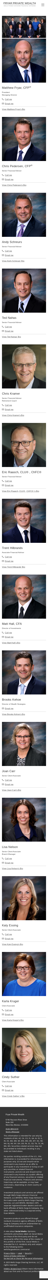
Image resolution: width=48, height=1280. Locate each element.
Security (28, 1253)
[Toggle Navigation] (42, 5)
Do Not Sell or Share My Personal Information (23, 1258)
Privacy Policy (9, 1253)
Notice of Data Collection (14, 1256)
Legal (20, 1253)
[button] (13, 109)
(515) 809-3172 (12, 1129)
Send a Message (12, 1132)
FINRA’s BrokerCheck (12, 1269)
